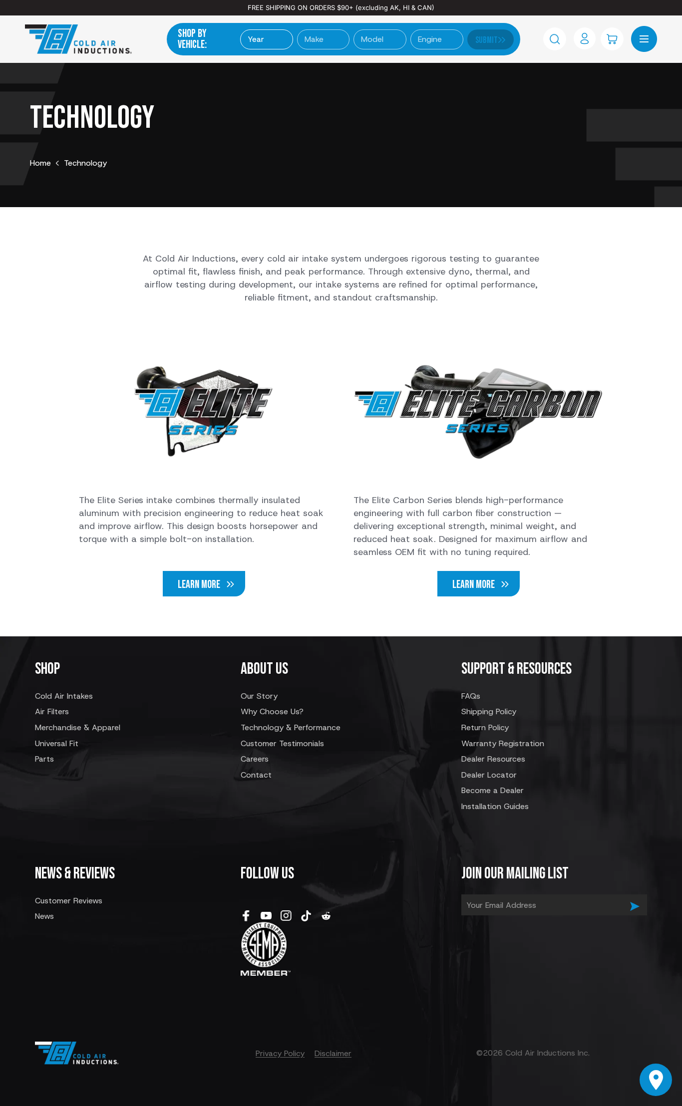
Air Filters (52, 711)
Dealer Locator (489, 775)
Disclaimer (333, 1053)
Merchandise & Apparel (77, 727)
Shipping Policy (488, 711)
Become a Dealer (492, 790)
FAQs (470, 696)
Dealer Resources (493, 759)
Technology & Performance (291, 727)
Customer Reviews (68, 900)
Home (40, 163)
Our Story (259, 696)
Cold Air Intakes (64, 696)
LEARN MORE (199, 584)
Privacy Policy (280, 1053)
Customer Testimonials (282, 743)
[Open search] (555, 39)
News (44, 916)
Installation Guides (495, 806)
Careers (255, 759)
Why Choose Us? (272, 711)
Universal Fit (56, 743)
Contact (256, 775)
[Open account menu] (585, 38)
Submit (486, 40)
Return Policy (485, 727)
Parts (44, 759)
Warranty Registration (502, 743)
